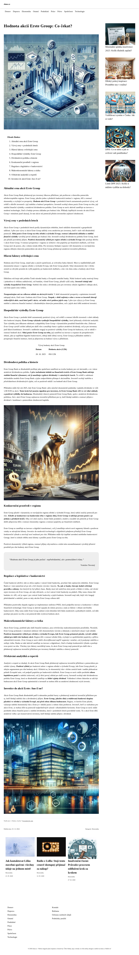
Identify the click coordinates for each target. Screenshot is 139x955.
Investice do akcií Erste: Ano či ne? (26, 179)
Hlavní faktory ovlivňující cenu (24, 149)
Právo (59, 11)
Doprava (16, 11)
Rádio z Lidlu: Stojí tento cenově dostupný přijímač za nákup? (51, 864)
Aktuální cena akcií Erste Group (24, 141)
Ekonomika (26, 11)
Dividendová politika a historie (24, 158)
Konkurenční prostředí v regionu (25, 162)
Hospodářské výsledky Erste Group (26, 154)
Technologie (80, 11)
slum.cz (7, 4)
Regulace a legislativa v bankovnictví (26, 166)
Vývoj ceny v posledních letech (24, 145)
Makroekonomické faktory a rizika (25, 170)
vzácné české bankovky (50, 583)
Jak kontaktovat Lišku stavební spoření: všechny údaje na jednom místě (20, 864)
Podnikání (45, 11)
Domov (8, 11)
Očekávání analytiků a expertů (24, 175)
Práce (53, 11)
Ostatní (36, 11)
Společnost (68, 11)
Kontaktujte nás (27, 821)
